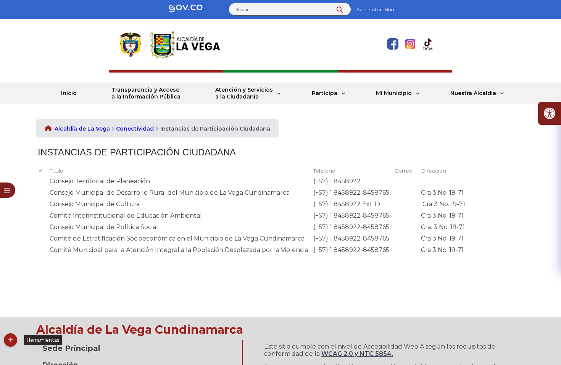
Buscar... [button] (243, 9)
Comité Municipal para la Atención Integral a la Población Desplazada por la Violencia (179, 250)
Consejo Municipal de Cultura (95, 204)
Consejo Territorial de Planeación (100, 181)
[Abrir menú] (52, 177)
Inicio (69, 93)
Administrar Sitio (375, 9)
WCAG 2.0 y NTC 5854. (357, 353)
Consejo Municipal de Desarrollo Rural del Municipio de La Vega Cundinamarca (170, 192)
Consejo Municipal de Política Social (104, 227)
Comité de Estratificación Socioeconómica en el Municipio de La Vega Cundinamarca (177, 238)
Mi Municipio (394, 93)
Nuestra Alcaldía (473, 93)
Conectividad (135, 128)
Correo (404, 171)
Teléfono (324, 171)
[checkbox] (41, 171)
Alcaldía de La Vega (82, 128)
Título (56, 171)
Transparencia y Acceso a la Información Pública (146, 93)
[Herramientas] (10, 340)
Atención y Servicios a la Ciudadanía (244, 93)
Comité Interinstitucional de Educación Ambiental (126, 215)
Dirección (433, 171)
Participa (324, 93)
